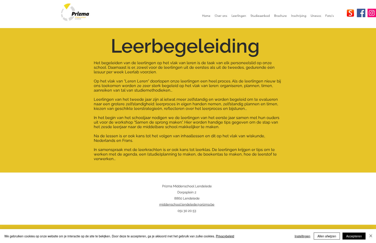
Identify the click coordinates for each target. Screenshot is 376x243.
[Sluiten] (370, 236)
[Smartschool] (350, 13)
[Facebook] (361, 13)
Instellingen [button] (302, 236)
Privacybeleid (225, 236)
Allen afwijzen (326, 236)
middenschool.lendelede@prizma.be (186, 204)
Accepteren (354, 236)
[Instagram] (372, 13)
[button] (221, 15)
